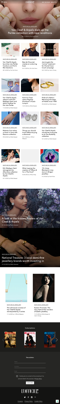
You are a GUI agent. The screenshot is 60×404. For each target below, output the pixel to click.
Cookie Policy (38, 401)
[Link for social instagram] (31, 397)
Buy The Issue (46, 2)
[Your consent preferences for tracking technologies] (57, 401)
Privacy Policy (38, 378)
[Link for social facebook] (28, 397)
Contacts (20, 401)
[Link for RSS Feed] (35, 397)
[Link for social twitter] (25, 397)
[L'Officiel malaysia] (30, 2)
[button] (57, 340)
